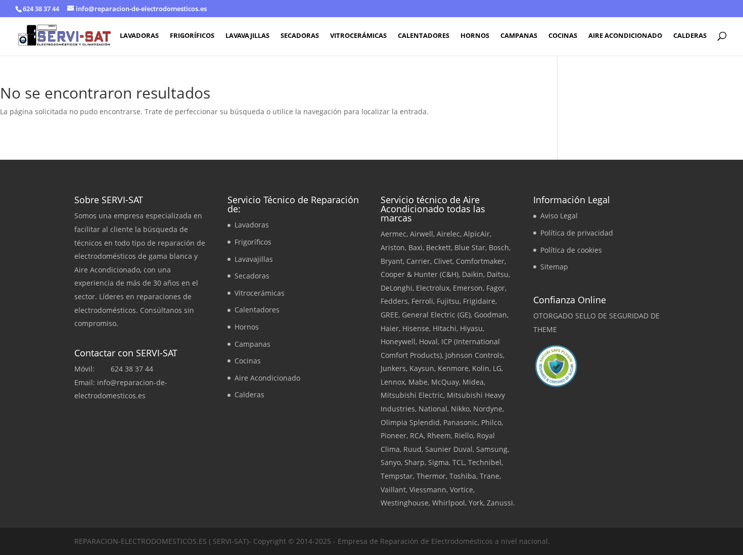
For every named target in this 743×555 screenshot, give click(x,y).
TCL (458, 462)
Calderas (690, 36)
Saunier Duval (449, 449)
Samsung (491, 449)
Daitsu (497, 274)
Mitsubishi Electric (412, 395)
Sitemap (554, 266)
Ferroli (422, 301)
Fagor (495, 288)
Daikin (472, 274)
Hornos (474, 36)
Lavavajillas (247, 36)
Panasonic (460, 422)
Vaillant (393, 489)
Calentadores (423, 36)
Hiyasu (471, 328)
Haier (390, 328)
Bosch (499, 247)
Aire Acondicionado (625, 36)
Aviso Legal (559, 215)
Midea (473, 382)
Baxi (415, 247)
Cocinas (562, 36)
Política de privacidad (576, 233)
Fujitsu (448, 301)
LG (497, 368)
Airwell (421, 234)
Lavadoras (139, 36)
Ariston (393, 247)
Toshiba (462, 476)
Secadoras (300, 36)
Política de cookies (571, 250)
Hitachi (444, 328)
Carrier (418, 261)
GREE (389, 314)
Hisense (415, 328)
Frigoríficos (192, 36)
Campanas (518, 36)
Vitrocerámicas (358, 36)
